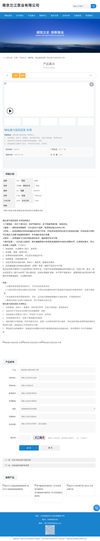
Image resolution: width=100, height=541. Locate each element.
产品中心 (23, 58)
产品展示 (31, 15)
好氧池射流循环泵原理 (20, 465)
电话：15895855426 (50, 519)
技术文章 (54, 15)
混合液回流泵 (40, 58)
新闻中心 (43, 15)
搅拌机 (30, 58)
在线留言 (77, 15)
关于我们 (20, 15)
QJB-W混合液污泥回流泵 (21, 460)
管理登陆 (75, 539)
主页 (16, 58)
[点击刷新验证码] (39, 438)
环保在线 (69, 539)
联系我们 (89, 15)
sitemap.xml (83, 539)
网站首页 (8, 15)
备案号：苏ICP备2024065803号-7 (47, 539)
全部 (15, 75)
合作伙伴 (66, 15)
